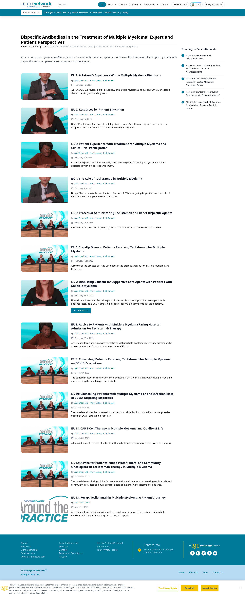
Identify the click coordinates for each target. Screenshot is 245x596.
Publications (150, 4)
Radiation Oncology (111, 13)
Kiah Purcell (109, 80)
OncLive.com (28, 553)
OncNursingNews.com (33, 556)
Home (24, 46)
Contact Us (218, 572)
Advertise (26, 546)
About (24, 543)
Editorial (63, 546)
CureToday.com (29, 549)
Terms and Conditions (71, 553)
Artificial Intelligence (80, 13)
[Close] (240, 588)
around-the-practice (38, 46)
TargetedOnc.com (68, 543)
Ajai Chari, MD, (81, 80)
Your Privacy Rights (107, 549)
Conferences (136, 4)
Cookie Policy (41, 593)
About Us (193, 572)
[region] (122, 588)
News (111, 4)
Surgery (125, 13)
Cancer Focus (29, 12)
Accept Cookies (209, 588)
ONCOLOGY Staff (82, 502)
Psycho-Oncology (62, 13)
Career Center (96, 13)
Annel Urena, (96, 80)
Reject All (189, 588)
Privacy (63, 556)
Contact (63, 549)
